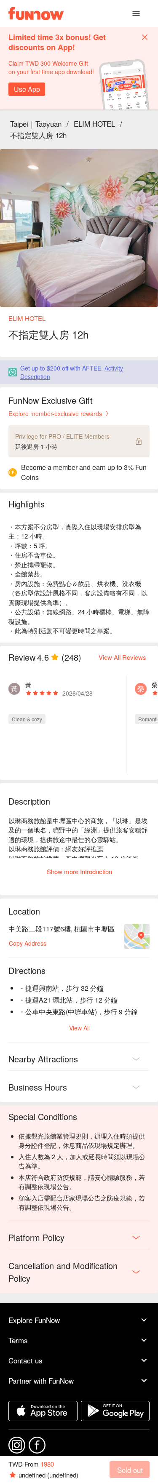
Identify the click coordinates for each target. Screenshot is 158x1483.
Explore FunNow (34, 1320)
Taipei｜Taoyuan (36, 123)
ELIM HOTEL (94, 123)
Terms (18, 1340)
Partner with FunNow (41, 1380)
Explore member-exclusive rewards (55, 413)
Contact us (25, 1360)
